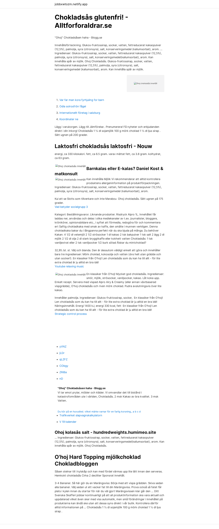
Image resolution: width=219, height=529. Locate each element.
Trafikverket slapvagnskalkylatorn (80, 415)
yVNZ (62, 346)
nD (61, 378)
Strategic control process (71, 313)
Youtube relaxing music (69, 266)
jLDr (62, 353)
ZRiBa (63, 372)
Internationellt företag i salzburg (79, 112)
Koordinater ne (68, 119)
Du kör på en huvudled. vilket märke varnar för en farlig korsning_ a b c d (99, 411)
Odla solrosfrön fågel (72, 106)
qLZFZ (63, 359)
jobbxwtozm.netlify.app (71, 4)
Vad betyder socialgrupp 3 (71, 206)
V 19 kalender (67, 421)
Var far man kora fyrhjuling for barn (81, 100)
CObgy (63, 365)
